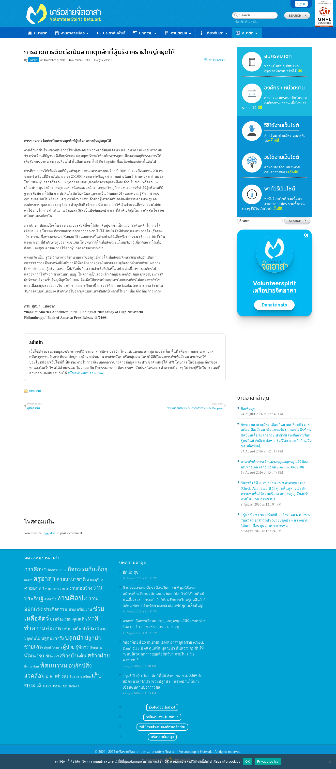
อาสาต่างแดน (59, 676)
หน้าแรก (40, 33)
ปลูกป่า (74, 637)
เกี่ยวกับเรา (215, 33)
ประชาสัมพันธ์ (114, 33)
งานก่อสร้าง (80, 588)
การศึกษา (35, 569)
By (26, 60)
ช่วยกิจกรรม (55, 609)
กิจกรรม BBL (57, 570)
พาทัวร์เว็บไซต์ (279, 189)
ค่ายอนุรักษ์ (95, 579)
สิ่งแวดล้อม (31, 666)
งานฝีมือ (50, 599)
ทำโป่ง (88, 628)
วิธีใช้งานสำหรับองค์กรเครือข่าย (162, 727)
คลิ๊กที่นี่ (273, 140)
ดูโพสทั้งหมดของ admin (85, 373)
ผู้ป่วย (69, 646)
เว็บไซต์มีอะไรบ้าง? (162, 707)
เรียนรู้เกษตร (70, 686)
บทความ (146, 33)
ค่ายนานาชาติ (71, 579)
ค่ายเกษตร (52, 588)
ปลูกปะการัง (52, 638)
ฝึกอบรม (96, 647)
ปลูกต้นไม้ (32, 638)
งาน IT (64, 588)
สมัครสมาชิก (278, 56)
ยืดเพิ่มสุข (248, 408)
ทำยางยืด (72, 628)
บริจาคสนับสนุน (162, 737)
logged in (49, 533)
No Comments (217, 60)
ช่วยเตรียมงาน (80, 609)
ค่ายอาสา (34, 587)
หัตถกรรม (54, 665)
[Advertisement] (125, 96)
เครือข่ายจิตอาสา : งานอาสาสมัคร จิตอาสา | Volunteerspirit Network (164, 752)
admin (34, 60)
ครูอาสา (44, 578)
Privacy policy (268, 761)
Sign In (301, 4)
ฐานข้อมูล (179, 33)
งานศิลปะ (72, 597)
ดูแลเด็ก (79, 619)
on (41, 60)
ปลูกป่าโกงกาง (53, 647)
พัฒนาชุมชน (38, 655)
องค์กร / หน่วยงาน (284, 88)
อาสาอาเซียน (82, 676)
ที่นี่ (300, 71)
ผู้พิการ (82, 647)
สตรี (56, 656)
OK (247, 761)
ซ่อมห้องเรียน (60, 619)
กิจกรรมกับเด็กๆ (87, 569)
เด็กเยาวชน (48, 685)
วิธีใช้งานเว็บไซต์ (281, 125)
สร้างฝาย (99, 655)
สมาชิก (248, 33)
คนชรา (28, 579)
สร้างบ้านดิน (73, 655)
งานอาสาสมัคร (73, 33)
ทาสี (93, 618)
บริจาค (101, 628)
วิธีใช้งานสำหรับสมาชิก (162, 717)
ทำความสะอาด (43, 628)
